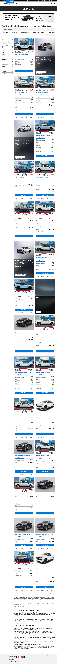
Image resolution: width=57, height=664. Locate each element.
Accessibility (45, 655)
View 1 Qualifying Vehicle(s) (41, 72)
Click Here (39, 312)
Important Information (40, 73)
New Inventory (20, 3)
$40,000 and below (24, 32)
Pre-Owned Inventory (27, 3)
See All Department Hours (12, 659)
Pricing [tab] (19, 56)
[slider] (2, 47)
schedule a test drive (38, 647)
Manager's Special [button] (18, 65)
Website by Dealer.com (43, 658)
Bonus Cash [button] (38, 146)
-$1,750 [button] (53, 145)
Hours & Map (10, 1)
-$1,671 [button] (32, 100)
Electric (32, 3)
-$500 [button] (32, 185)
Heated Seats (41, 32)
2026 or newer (6, 32)
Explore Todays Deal (38, 3)
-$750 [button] (53, 102)
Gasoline (16, 32)
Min (2, 41)
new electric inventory (23, 647)
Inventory (27, 655)
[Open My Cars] (51, 4)
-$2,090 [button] (32, 64)
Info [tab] (28, 56)
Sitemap (40, 655)
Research (43, 3)
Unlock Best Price (45, 155)
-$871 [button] (53, 100)
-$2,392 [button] (52, 380)
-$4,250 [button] (52, 147)
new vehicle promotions (41, 620)
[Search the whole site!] (54, 4)
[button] (45, 569)
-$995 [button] (32, 62)
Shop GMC (28, 9)
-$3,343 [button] (31, 102)
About (32, 655)
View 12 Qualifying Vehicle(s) (20, 275)
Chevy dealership (41, 641)
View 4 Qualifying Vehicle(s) (20, 157)
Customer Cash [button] (17, 105)
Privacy (36, 655)
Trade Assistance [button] (38, 152)
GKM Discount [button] (17, 63)
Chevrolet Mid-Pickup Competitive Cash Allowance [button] (19, 110)
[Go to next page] (54, 594)
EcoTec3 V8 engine (32, 32)
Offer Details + (51, 21)
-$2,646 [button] (32, 380)
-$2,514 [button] (53, 339)
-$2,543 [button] (32, 501)
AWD (46, 32)
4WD (11, 32)
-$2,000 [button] (32, 109)
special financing (48, 599)
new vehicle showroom (25, 627)
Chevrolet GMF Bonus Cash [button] (19, 186)
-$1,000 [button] (53, 151)
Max (8, 41)
